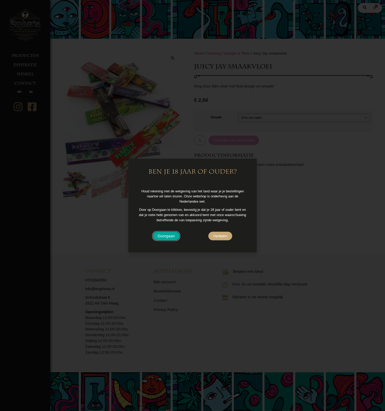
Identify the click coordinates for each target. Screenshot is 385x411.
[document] (192, 205)
